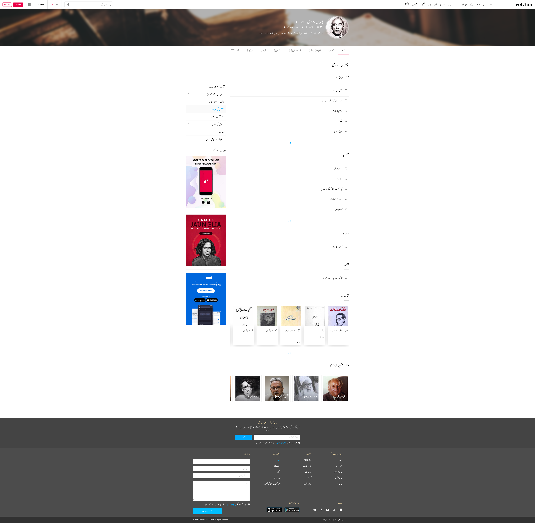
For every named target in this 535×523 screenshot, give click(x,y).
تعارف (331, 50)
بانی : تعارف (307, 466)
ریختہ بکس (339, 484)
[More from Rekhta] (29, 4)
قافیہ (429, 4)
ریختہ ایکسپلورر (307, 484)
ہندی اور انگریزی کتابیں (215, 139)
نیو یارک (298, 27)
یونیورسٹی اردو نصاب (216, 101)
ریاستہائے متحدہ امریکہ (289, 27)
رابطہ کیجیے (308, 472)
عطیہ (279, 460)
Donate (7, 4)
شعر (484, 4)
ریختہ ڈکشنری (338, 472)
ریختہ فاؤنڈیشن (307, 460)
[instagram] (321, 509)
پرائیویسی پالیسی (282, 442)
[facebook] (341, 509)
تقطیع (423, 4)
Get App (18, 4)
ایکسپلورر (415, 4)
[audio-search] (68, 4)
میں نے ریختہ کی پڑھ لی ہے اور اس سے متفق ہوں (276, 442)
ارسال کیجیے (205, 511)
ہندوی (340, 460)
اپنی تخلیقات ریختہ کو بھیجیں (272, 484)
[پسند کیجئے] (302, 21)
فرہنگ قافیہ (276, 466)
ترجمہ (263, 50)
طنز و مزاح (295, 50)
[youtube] (327, 509)
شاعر (490, 4)
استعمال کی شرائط (332, 520)
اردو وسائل (276, 478)
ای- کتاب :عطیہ (217, 116)
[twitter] (334, 509)
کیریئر (309, 478)
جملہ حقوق (325, 520)
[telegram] (314, 509)
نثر (456, 4)
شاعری (442, 4)
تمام (344, 50)
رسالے (221, 131)
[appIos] (274, 509)
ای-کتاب (315, 50)
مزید (399, 4)
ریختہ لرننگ (338, 478)
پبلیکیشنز (406, 4)
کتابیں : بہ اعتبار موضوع (215, 94)
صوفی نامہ (339, 466)
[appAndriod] (292, 509)
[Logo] (524, 5)
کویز (436, 4)
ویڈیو (250, 50)
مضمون (277, 50)
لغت (478, 4)
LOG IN (41, 4)
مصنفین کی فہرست (217, 109)
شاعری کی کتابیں (218, 124)
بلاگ (449, 4)
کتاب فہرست (216, 86)
